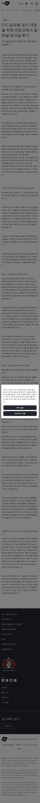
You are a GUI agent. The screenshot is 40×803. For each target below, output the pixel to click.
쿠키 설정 (20, 408)
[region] (20, 401)
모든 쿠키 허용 (20, 413)
